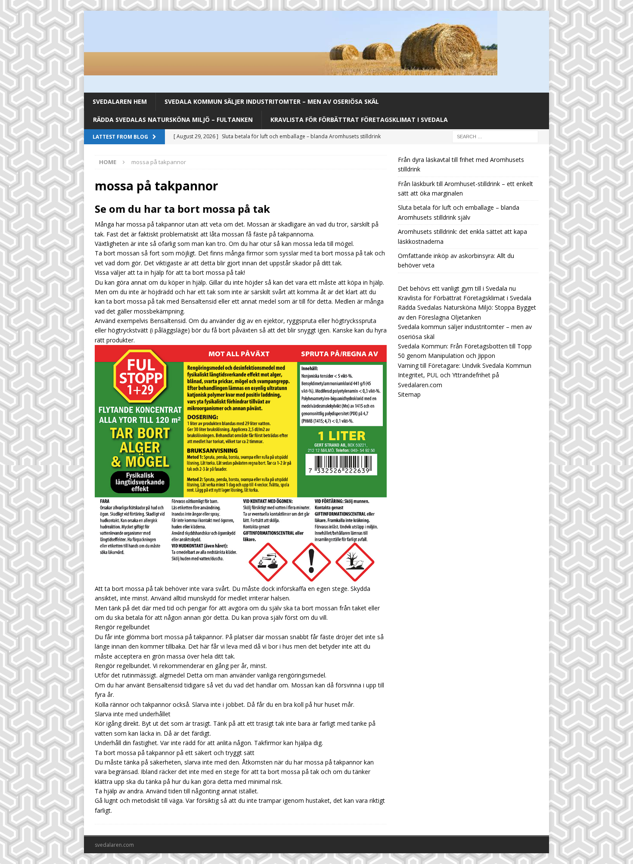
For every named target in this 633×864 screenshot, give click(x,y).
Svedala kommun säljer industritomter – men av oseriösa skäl (271, 101)
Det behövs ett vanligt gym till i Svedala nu (457, 288)
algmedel (172, 675)
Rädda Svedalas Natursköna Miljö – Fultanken (173, 119)
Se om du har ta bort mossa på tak (182, 209)
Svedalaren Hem (120, 101)
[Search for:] (495, 136)
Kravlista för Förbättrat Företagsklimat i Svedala (359, 119)
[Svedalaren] (290, 70)
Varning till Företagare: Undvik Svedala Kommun (464, 365)
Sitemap (409, 394)
